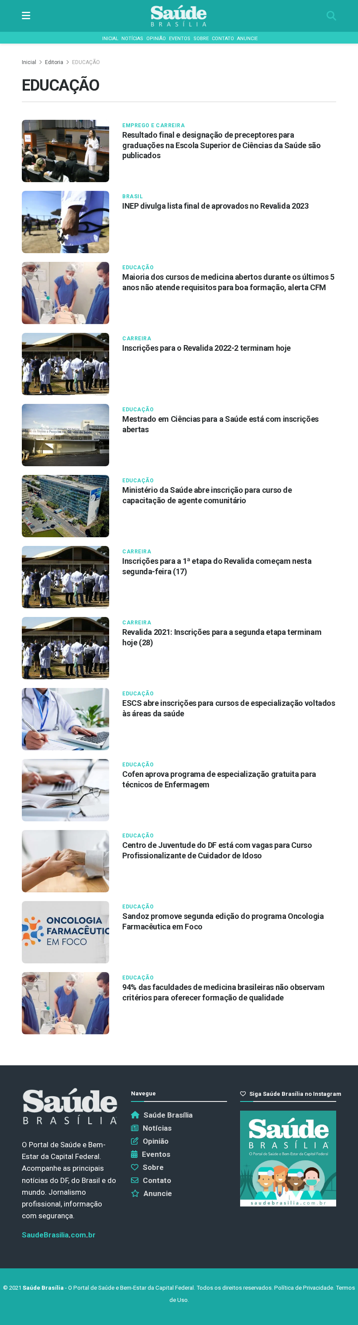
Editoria (54, 62)
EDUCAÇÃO (86, 62)
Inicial (110, 38)
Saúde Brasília (168, 1115)
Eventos (179, 38)
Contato (223, 38)
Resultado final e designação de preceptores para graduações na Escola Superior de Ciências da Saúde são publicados (221, 145)
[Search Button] (331, 16)
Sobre (201, 38)
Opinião (156, 38)
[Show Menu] (26, 16)
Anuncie (247, 38)
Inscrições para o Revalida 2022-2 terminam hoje (206, 347)
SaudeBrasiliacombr (59, 1234)
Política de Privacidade (303, 1287)
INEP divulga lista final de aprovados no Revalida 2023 (215, 205)
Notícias (132, 38)
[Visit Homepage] (178, 15)
